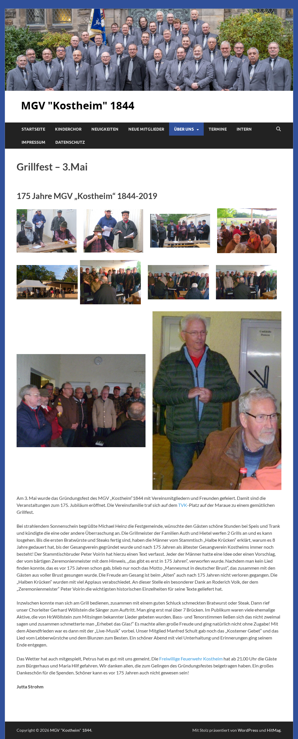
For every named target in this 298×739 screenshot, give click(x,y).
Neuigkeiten (104, 129)
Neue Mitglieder (146, 129)
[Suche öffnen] (278, 129)
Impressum (33, 142)
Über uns (184, 129)
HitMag (274, 730)
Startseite (33, 129)
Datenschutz (70, 142)
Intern (244, 129)
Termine (218, 129)
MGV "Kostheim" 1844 (77, 105)
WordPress (248, 730)
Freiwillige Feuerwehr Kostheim (191, 658)
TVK (182, 505)
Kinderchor (68, 129)
